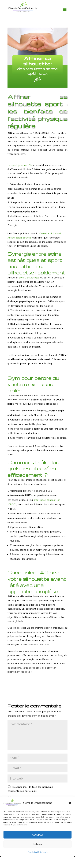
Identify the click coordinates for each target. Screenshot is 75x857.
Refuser (37, 844)
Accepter (37, 834)
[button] (70, 803)
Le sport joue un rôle (20, 165)
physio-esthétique (29, 277)
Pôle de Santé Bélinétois (37, 852)
